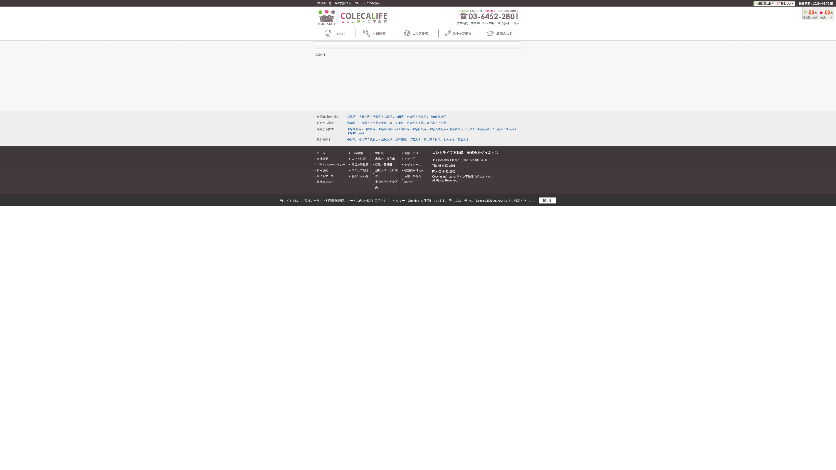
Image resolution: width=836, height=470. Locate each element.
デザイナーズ (412, 164)
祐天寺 (411, 122)
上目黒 (374, 122)
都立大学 (463, 139)
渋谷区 (377, 116)
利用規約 (322, 170)
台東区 (411, 116)
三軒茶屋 (401, 139)
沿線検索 (357, 153)
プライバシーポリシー (331, 164)
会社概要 (322, 158)
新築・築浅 (411, 153)
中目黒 (363, 122)
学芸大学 (415, 139)
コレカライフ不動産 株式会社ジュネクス (465, 152)
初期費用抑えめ (414, 170)
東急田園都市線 (388, 129)
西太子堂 (449, 139)
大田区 (399, 116)
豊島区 (422, 116)
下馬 (421, 122)
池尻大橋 (387, 139)
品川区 (388, 116)
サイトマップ (325, 176)
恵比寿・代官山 (385, 158)
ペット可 (410, 158)
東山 (392, 122)
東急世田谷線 (355, 133)
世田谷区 (364, 116)
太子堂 (430, 122)
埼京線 (510, 129)
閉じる (547, 200)
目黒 (438, 139)
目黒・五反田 (383, 164)
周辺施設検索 (360, 164)
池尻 (384, 122)
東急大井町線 (437, 129)
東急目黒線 (419, 129)
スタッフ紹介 (360, 170)
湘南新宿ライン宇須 (462, 129)
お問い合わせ (360, 176)
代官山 (374, 139)
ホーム (321, 153)
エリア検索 (359, 158)
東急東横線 (354, 129)
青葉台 (351, 122)
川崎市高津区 (437, 116)
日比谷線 (370, 129)
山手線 (405, 129)
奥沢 (401, 122)
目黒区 (351, 116)
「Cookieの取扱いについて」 (490, 200)
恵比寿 (428, 139)
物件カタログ (325, 181)
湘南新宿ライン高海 (490, 129)
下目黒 (442, 122)
